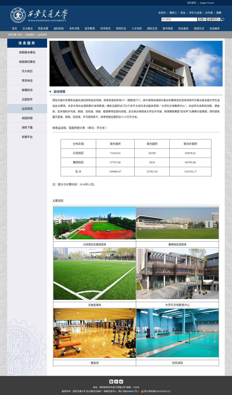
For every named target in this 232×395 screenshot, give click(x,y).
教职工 (173, 12)
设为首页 (191, 3)
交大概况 (27, 28)
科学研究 (105, 28)
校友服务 (183, 28)
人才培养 (137, 28)
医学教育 (90, 28)
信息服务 (215, 28)
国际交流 (152, 28)
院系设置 (43, 28)
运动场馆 (42, 35)
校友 (183, 12)
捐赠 (218, 12)
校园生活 (199, 28)
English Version (207, 3)
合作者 (209, 12)
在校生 (162, 12)
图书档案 (168, 28)
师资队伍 (121, 28)
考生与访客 (195, 12)
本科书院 (74, 28)
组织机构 (59, 28)
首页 (14, 28)
